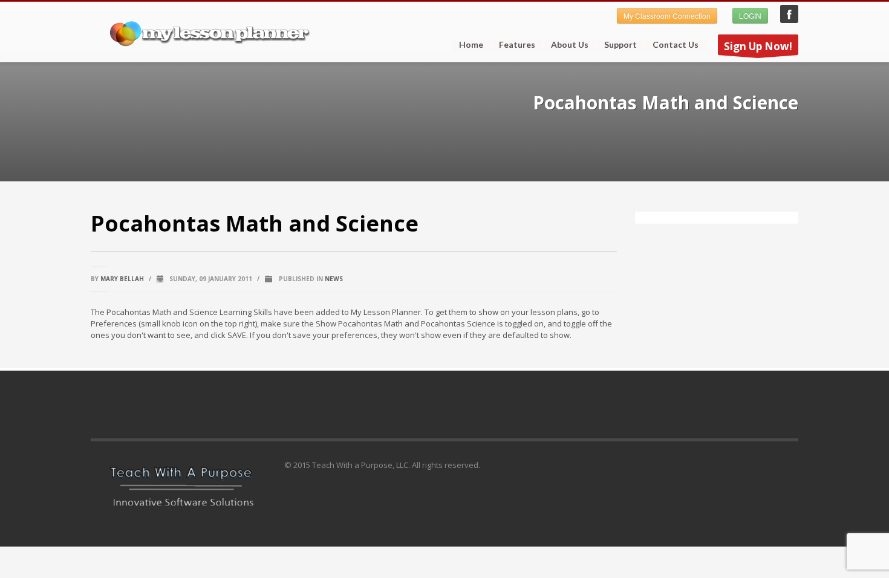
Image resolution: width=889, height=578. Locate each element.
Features (513, 45)
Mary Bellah (122, 278)
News (334, 278)
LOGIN (750, 15)
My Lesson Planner (789, 14)
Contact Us (675, 45)
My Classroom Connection (667, 15)
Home (471, 45)
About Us (569, 45)
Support (617, 45)
